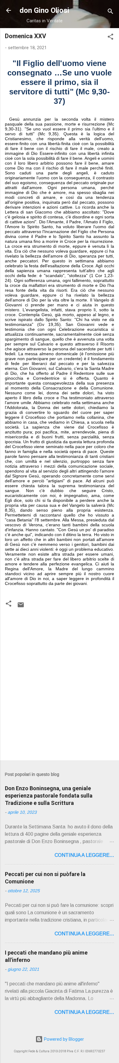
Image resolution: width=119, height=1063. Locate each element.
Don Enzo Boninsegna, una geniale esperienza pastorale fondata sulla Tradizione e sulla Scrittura (48, 795)
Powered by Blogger (63, 1039)
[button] (110, 37)
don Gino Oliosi (44, 10)
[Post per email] (20, 607)
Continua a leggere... (84, 855)
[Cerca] (110, 12)
